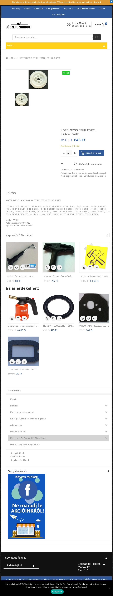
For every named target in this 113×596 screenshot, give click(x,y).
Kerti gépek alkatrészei (72, 176)
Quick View (22, 268)
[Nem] (109, 588)
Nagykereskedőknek (19, 460)
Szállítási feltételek (86, 9)
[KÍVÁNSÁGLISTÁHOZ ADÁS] (16, 268)
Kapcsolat (68, 9)
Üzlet (13, 58)
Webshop (38, 9)
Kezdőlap (16, 9)
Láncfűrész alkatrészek (95, 176)
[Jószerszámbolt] (7, 58)
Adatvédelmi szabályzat (39, 579)
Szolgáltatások (53, 9)
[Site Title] (19, 25)
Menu (10, 45)
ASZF (25, 579)
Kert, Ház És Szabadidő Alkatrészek (89, 173)
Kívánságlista (58, 15)
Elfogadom (57, 591)
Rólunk (27, 9)
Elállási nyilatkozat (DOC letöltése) (67, 579)
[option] (21, 99)
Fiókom (102, 9)
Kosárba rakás (93, 153)
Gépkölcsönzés (17, 457)
